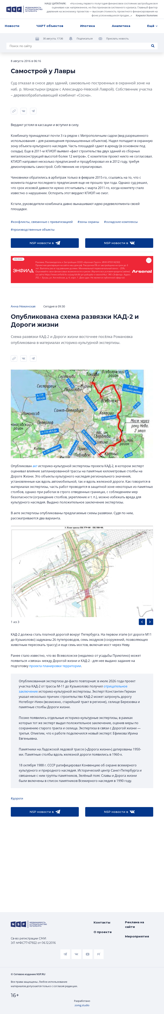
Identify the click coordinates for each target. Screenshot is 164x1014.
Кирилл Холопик (147, 15)
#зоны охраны (88, 222)
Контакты (102, 922)
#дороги (17, 798)
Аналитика (121, 26)
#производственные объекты (33, 229)
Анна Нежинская (23, 306)
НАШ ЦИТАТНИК (55, 3)
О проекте (103, 932)
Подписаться (85, 38)
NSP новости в (42, 243)
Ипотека (87, 26)
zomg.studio (82, 1005)
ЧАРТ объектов (49, 26)
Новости (12, 26)
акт (35, 466)
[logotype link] (24, 9)
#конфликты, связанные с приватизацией (42, 222)
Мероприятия (137, 936)
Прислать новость (117, 38)
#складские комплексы (121, 222)
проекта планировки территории (55, 666)
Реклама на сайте (134, 924)
